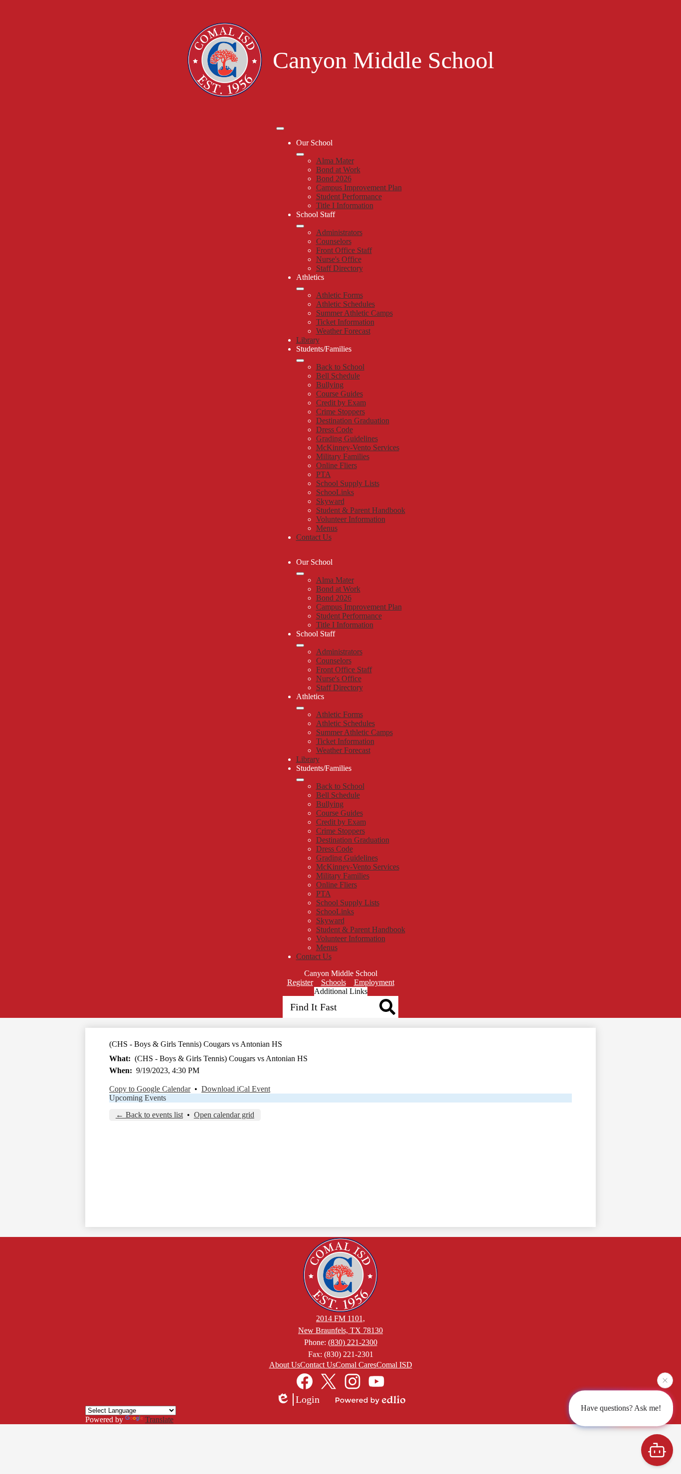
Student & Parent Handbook (360, 510)
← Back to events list (149, 1114)
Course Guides (339, 393)
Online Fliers (336, 465)
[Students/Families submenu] (300, 360)
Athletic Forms (339, 295)
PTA (323, 474)
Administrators (339, 232)
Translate (159, 1419)
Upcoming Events (137, 1098)
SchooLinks (335, 492)
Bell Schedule (338, 375)
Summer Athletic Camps (354, 313)
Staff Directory (339, 268)
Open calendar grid (224, 1114)
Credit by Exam (341, 402)
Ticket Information (345, 322)
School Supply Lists (347, 483)
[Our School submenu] (300, 154)
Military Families (342, 456)
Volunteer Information (350, 519)
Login (308, 1399)
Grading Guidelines (347, 438)
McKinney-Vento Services (357, 447)
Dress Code (334, 429)
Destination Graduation (352, 420)
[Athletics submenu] (300, 288)
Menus (327, 528)
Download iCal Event (235, 1089)
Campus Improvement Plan (359, 187)
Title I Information (344, 205)
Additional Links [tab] (340, 991)
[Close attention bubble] (665, 1381)
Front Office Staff (344, 250)
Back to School (340, 367)
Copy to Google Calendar (149, 1089)
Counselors (333, 241)
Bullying (329, 384)
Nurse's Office (338, 259)
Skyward (330, 501)
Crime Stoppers (340, 411)
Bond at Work (338, 169)
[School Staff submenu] (300, 226)
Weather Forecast (343, 331)
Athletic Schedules (345, 304)
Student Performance (349, 196)
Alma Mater (335, 160)
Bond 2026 (333, 178)
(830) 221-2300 (352, 1342)
